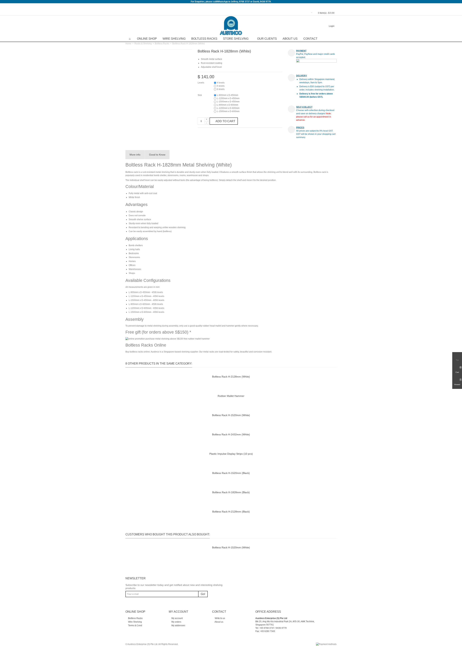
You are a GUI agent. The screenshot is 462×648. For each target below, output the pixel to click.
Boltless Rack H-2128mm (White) (231, 376)
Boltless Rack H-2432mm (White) (231, 434)
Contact (310, 38)
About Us (290, 38)
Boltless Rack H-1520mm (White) (231, 415)
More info (135, 154)
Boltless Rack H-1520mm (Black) (231, 473)
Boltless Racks (204, 38)
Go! (203, 594)
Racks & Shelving (143, 43)
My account (177, 618)
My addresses (178, 625)
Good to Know (157, 154)
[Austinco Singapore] (231, 25)
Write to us (219, 618)
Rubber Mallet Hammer (231, 395)
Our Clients (267, 38)
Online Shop (147, 38)
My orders (176, 622)
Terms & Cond (135, 625)
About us (218, 622)
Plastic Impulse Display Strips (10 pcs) (231, 453)
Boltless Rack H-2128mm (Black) (231, 511)
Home (128, 43)
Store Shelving (236, 38)
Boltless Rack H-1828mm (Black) (231, 492)
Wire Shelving (174, 38)
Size (200, 95)
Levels (201, 82)
